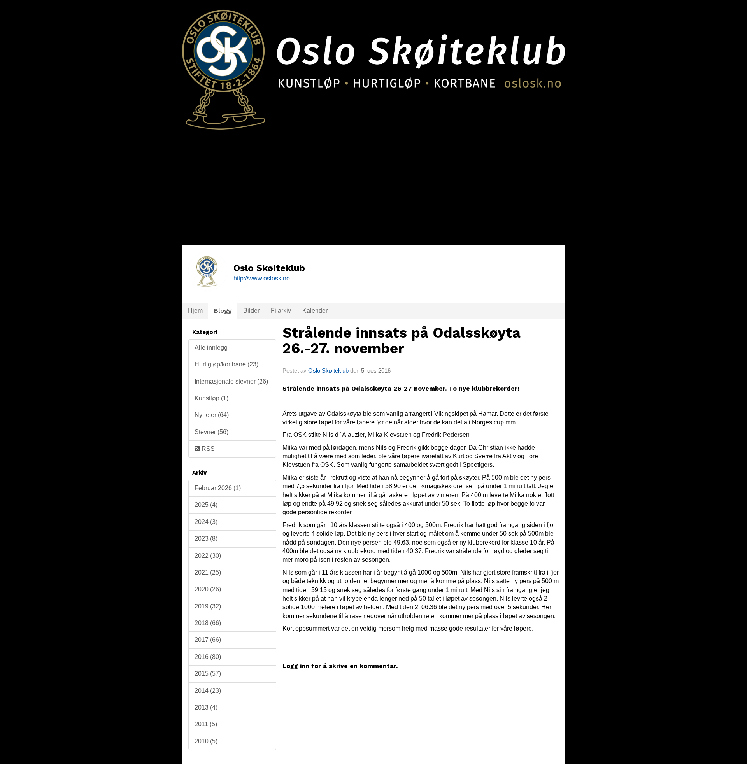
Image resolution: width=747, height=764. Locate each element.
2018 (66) (208, 623)
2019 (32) (208, 606)
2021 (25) (208, 572)
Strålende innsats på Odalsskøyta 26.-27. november (401, 340)
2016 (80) (208, 657)
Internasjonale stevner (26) (231, 381)
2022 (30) (208, 555)
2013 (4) (206, 707)
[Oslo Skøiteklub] (373, 65)
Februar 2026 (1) (218, 488)
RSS (207, 448)
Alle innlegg (211, 347)
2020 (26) (208, 589)
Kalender (315, 310)
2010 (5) (206, 741)
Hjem (195, 310)
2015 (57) (208, 673)
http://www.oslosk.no (261, 278)
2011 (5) (206, 724)
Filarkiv (281, 310)
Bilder (251, 310)
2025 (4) (206, 504)
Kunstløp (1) (211, 398)
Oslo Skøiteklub (328, 370)
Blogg (223, 310)
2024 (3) (206, 522)
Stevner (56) (211, 432)
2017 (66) (208, 639)
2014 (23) (208, 690)
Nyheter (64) (212, 415)
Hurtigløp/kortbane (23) (226, 364)
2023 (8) (206, 538)
